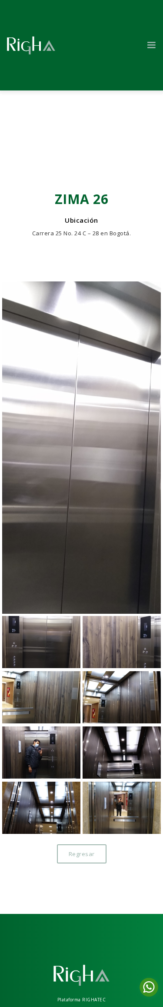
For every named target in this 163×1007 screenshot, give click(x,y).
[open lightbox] (81, 447)
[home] (31, 45)
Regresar (82, 854)
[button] (151, 45)
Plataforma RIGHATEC (81, 1000)
